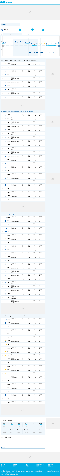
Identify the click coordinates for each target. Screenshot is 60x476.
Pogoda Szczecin (38, 466)
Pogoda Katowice (50, 464)
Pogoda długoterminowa (31, 34)
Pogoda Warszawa (50, 466)
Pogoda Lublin (26, 465)
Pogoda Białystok (2, 464)
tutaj (18, 474)
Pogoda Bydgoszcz (14, 464)
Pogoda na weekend (50, 34)
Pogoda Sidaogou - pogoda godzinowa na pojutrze (12, 214)
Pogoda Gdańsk (26, 464)
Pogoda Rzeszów (26, 466)
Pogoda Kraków (14, 465)
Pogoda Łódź (37, 465)
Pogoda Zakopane (14, 467)
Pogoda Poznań (14, 466)
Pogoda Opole (2, 466)
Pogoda (9, 2)
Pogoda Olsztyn (50, 465)
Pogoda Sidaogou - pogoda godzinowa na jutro (11, 111)
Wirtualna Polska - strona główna (3, 2)
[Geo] (19, 24)
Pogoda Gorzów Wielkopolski (40, 464)
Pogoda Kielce (2, 465)
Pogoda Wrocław (2, 467)
